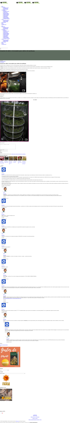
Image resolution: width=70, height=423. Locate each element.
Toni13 (2, 233)
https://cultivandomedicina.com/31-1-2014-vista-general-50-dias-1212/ (12, 298)
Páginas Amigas (35, 415)
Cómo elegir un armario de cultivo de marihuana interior (6, 162)
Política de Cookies (35, 418)
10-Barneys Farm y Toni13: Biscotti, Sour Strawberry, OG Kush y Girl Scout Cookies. (24, 162)
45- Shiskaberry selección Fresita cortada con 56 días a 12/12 (20, 162)
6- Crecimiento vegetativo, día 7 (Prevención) (14, 162)
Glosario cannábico (3, 61)
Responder (4, 193)
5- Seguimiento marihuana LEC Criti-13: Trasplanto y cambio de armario (2, 162)
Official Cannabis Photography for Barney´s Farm (35, 419)
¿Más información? (34, 422)
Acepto (31, 422)
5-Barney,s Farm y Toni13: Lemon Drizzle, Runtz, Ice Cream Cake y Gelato (10, 162)
